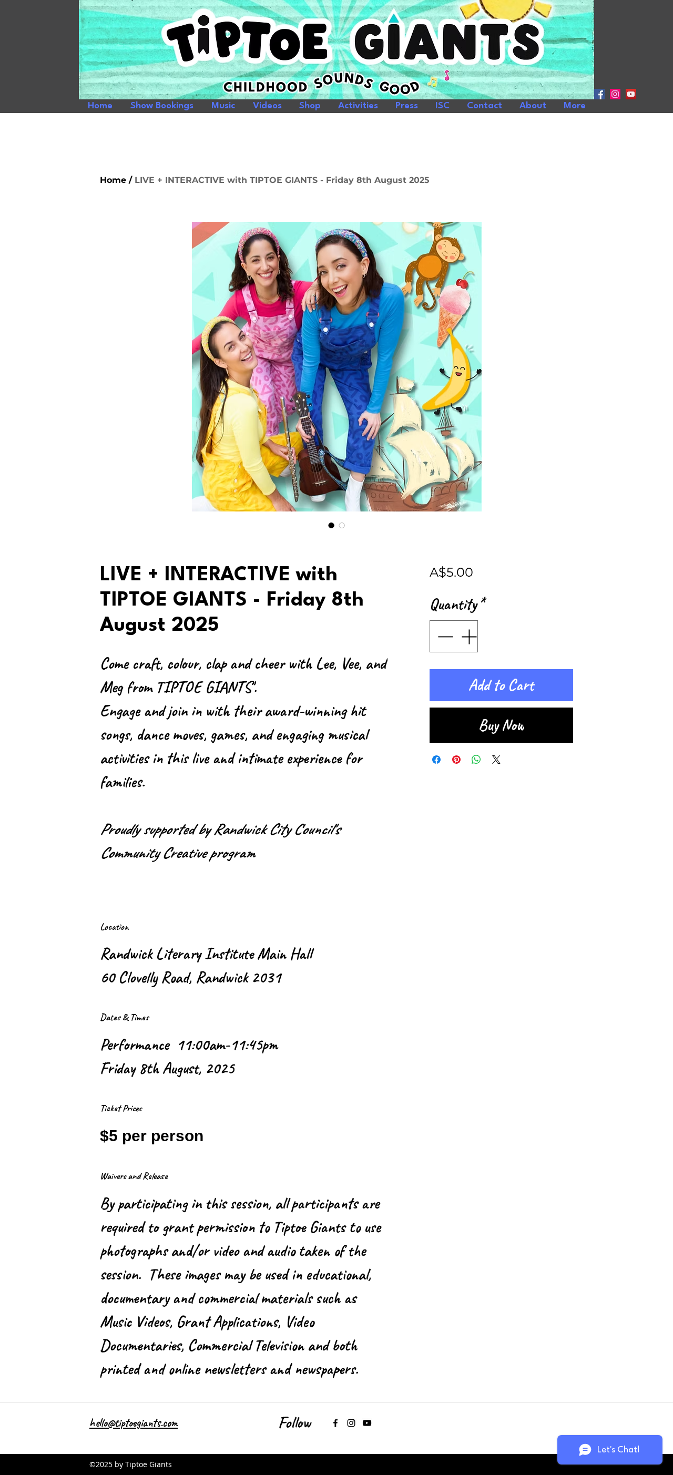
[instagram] (615, 94)
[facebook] (599, 94)
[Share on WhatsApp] (476, 759)
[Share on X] (496, 759)
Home (113, 180)
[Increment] (470, 636)
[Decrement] (444, 636)
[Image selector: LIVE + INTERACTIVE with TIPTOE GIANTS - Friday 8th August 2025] (331, 525)
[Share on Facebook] (436, 759)
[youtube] (631, 94)
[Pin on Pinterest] (456, 759)
